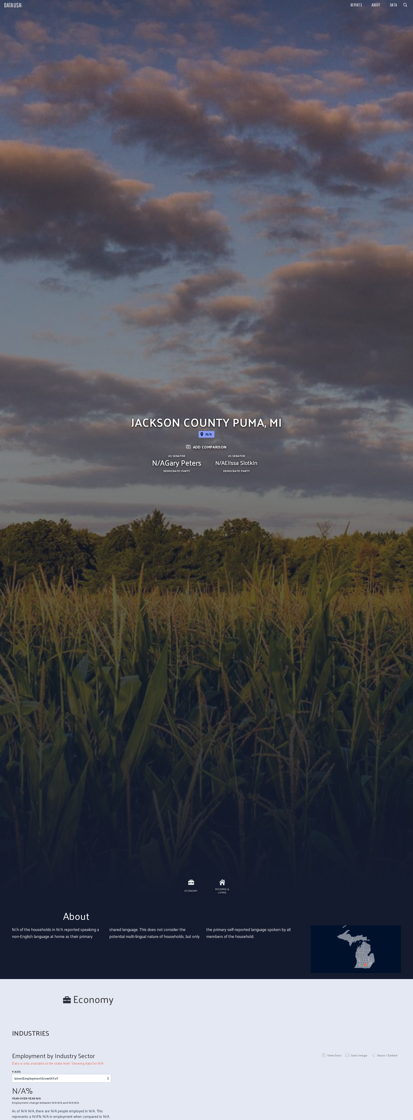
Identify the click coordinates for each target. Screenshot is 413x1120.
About (376, 5)
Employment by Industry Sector (53, 1055)
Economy (191, 890)
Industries (30, 1033)
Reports (356, 5)
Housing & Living (222, 890)
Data (393, 5)
